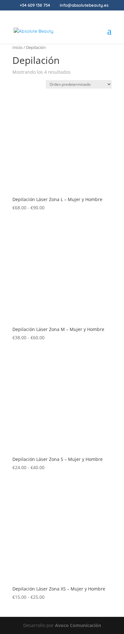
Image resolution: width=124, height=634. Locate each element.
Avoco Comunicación (78, 625)
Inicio (17, 47)
